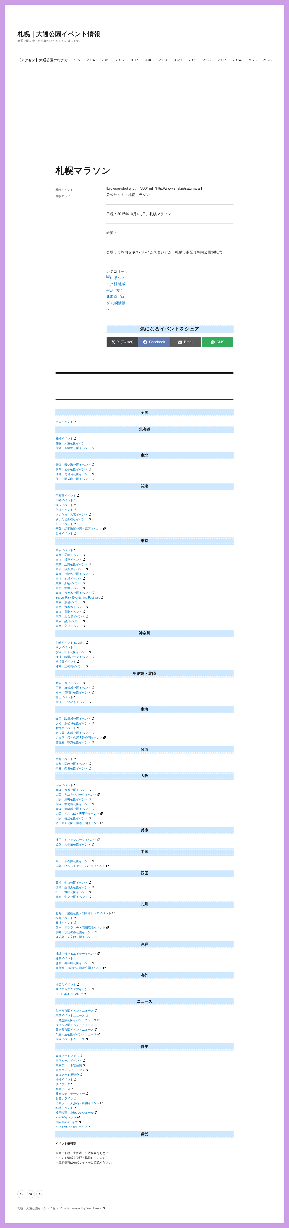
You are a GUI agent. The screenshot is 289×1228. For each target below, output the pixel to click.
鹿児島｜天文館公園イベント (75, 937)
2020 (177, 60)
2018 (148, 60)
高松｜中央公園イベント (72, 882)
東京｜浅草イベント (69, 559)
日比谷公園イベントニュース (75, 1029)
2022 (207, 60)
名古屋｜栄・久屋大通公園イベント (79, 737)
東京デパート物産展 (69, 1065)
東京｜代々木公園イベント (73, 592)
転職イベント (64, 1108)
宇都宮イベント (66, 495)
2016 (120, 60)
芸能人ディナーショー (70, 1093)
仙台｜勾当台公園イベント (73, 474)
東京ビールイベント (69, 1060)
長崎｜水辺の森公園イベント (75, 932)
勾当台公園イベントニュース (75, 1010)
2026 (267, 60)
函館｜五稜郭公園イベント (73, 448)
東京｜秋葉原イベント (70, 569)
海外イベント (64, 1079)
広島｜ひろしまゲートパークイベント (80, 866)
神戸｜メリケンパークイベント (76, 839)
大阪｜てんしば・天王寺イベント (78, 813)
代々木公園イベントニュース (75, 1025)
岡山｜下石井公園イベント (73, 861)
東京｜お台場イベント (70, 616)
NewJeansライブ (67, 1122)
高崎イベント (64, 500)
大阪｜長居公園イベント (72, 818)
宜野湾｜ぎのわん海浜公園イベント (79, 968)
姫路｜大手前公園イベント (73, 844)
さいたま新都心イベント (72, 519)
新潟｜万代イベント (69, 683)
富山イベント (64, 697)
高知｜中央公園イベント (72, 897)
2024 (237, 60)
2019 (163, 60)
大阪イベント (64, 785)
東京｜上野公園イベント (72, 564)
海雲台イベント (66, 984)
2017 (134, 60)
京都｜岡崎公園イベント (72, 763)
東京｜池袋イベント (69, 578)
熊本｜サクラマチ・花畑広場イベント (80, 927)
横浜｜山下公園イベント (72, 652)
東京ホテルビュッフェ (70, 1070)
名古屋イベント (66, 728)
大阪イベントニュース (70, 1039)
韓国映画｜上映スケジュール (75, 1112)
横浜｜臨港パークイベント (73, 657)
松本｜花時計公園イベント (73, 692)
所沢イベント (64, 509)
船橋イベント (64, 533)
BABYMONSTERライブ (71, 1127)
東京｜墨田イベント (69, 555)
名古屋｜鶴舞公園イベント (73, 742)
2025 (252, 60)
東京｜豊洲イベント (69, 611)
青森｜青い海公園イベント (73, 464)
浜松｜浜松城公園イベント (73, 723)
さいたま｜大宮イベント (72, 514)
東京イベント (64, 550)
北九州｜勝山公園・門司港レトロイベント (83, 913)
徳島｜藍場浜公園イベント (73, 887)
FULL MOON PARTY (69, 994)
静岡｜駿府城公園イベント (73, 718)
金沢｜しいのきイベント (72, 702)
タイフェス (63, 1084)
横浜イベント (64, 647)
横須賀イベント (66, 661)
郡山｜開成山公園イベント (73, 479)
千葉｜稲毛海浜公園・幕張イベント (79, 528)
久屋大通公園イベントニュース (76, 1034)
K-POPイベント (66, 1117)
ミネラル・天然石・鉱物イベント (78, 1103)
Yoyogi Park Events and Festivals (78, 597)
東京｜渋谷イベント (69, 602)
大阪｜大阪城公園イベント (73, 809)
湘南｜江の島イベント (70, 666)
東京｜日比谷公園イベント (73, 574)
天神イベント (64, 922)
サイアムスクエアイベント (73, 989)
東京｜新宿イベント (69, 583)
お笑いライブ (64, 1098)
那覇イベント (64, 958)
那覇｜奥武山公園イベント (73, 963)
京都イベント (64, 759)
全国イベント (64, 422)
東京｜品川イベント (69, 621)
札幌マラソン (64, 196)
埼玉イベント (64, 505)
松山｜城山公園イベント (72, 892)
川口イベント (64, 524)
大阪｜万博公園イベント (72, 790)
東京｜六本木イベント (70, 607)
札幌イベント (64, 189)
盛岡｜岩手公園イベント (72, 469)
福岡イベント (64, 918)
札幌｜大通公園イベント (72, 443)
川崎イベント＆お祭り (70, 642)
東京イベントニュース (70, 1015)
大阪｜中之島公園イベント (73, 804)
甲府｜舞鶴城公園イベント (73, 687)
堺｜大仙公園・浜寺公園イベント (78, 823)
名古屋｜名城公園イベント (73, 733)
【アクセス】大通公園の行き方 (42, 60)
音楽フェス (63, 1089)
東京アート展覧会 (67, 1074)
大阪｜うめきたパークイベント (76, 794)
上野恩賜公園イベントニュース (76, 1020)
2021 (192, 60)
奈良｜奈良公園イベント (72, 768)
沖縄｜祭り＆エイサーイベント (76, 953)
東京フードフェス (67, 1056)
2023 (222, 60)
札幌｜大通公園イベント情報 (58, 34)
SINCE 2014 (84, 60)
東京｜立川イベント (69, 626)
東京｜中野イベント (69, 588)
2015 (105, 60)
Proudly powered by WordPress (81, 1208)
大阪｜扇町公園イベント (72, 799)
